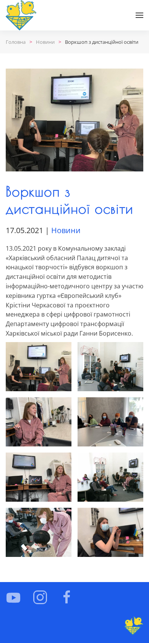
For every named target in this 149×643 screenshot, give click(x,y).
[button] (139, 15)
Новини (66, 230)
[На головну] (21, 15)
